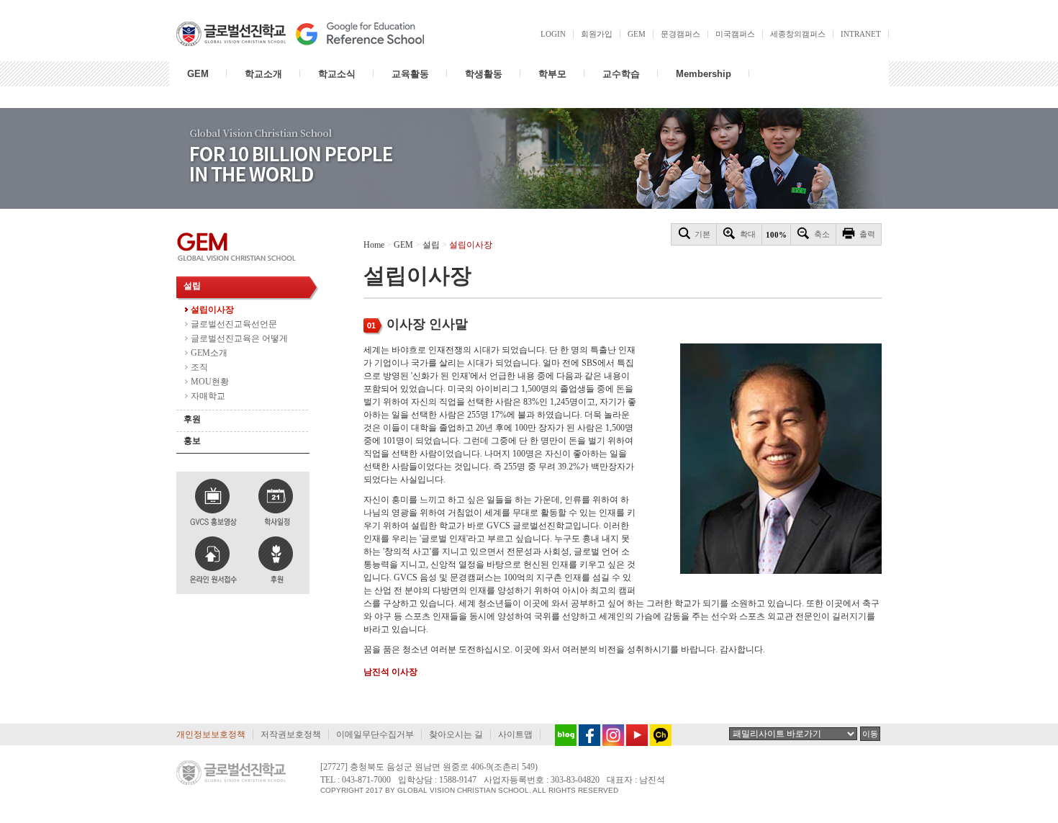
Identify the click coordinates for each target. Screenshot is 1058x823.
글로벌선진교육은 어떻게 (239, 338)
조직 (199, 367)
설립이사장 (212, 310)
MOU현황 (210, 382)
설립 (192, 286)
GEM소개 (209, 353)
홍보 (192, 441)
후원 (192, 419)
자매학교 (208, 396)
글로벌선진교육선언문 (234, 324)
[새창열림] (562, 735)
